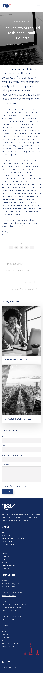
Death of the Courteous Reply (15, 360)
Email (4, 446)
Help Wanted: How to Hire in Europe (17, 419)
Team (4, 551)
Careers (4, 554)
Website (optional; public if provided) (14, 455)
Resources (5, 557)
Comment (5, 465)
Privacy (4, 563)
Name (4, 436)
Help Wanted (25, 22)
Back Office (6, 535)
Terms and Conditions (9, 566)
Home (4, 532)
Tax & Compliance (8, 541)
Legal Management (8, 544)
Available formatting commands (15, 486)
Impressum (6, 569)
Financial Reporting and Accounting (14, 539)
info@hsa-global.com (9, 596)
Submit (7, 492)
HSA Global (12, 667)
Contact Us (5, 560)
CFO (3, 548)
